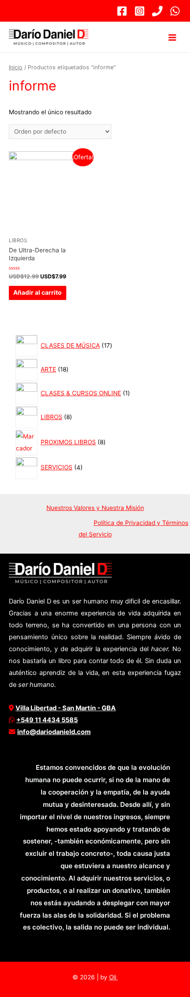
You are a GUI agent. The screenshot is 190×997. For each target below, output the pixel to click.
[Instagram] (139, 11)
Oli (113, 977)
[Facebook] (122, 11)
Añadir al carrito (37, 292)
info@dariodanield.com (54, 732)
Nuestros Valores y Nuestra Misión (95, 507)
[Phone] (157, 11)
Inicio (16, 67)
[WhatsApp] (175, 11)
